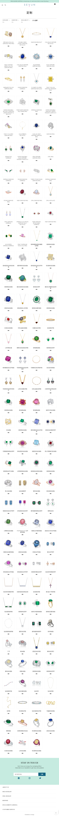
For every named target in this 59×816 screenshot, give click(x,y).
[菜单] (2, 5)
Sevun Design (31, 814)
